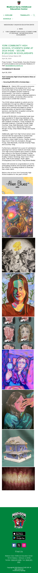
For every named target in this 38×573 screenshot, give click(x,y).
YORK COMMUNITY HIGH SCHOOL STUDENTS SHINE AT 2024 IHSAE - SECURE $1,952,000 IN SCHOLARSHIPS (21, 33)
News (21, 29)
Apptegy (22, 570)
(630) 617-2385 (16, 560)
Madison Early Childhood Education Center (19, 24)
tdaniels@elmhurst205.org (14, 65)
